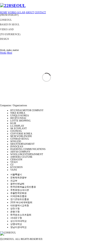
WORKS (12, 12)
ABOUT (30, 12)
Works (3, 52)
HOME (3, 12)
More (9, 52)
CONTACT (40, 12)
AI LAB (21, 12)
